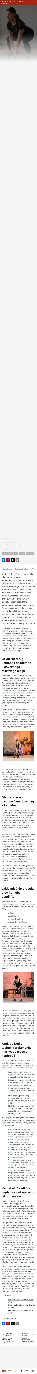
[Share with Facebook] (3, 560)
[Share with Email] (17, 560)
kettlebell (15, 676)
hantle (19, 777)
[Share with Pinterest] (8, 560)
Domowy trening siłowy (9, 553)
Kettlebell (29, 553)
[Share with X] (13, 560)
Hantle (22, 553)
